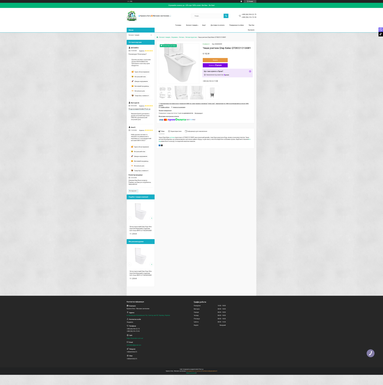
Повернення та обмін (236, 25)
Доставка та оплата (217, 25)
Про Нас (251, 25)
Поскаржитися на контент (193, 371)
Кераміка (175, 37)
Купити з (212, 65)
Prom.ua (201, 369)
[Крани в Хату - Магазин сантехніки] (132, 16)
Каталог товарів (191, 25)
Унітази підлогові (191, 37)
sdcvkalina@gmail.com (134, 345)
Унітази (181, 37)
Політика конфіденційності (209, 371)
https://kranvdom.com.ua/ (135, 338)
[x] (162, 145)
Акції (204, 25)
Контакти (251, 30)
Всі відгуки (132, 191)
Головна (178, 25)
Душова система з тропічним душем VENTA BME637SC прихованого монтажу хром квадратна (141, 62)
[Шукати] (226, 16)
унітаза (172, 137)
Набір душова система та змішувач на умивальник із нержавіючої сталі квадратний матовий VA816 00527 (141, 137)
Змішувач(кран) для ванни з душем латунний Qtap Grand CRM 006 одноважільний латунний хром (140, 116)
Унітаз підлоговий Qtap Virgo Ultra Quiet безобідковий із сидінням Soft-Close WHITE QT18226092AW (141, 228)
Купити (215, 60)
